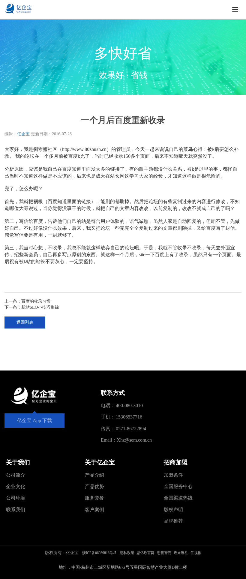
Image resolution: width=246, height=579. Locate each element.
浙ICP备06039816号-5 (99, 553)
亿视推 (195, 553)
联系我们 (15, 509)
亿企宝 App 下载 (34, 420)
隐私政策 (127, 553)
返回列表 (24, 322)
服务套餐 (94, 497)
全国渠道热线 (178, 497)
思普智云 (164, 553)
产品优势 (94, 486)
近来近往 (181, 553)
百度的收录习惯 (36, 301)
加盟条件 (173, 475)
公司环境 (15, 497)
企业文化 (15, 486)
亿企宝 (23, 134)
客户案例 (94, 509)
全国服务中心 (178, 486)
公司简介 (15, 475)
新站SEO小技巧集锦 (40, 307)
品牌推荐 (173, 521)
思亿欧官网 (145, 553)
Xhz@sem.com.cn (134, 439)
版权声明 (173, 509)
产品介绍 (94, 475)
